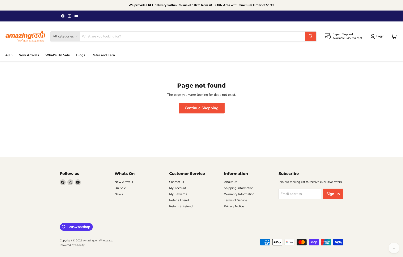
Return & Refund (181, 206)
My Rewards (178, 194)
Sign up (333, 193)
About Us (230, 182)
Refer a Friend (179, 200)
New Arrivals (29, 55)
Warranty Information (239, 194)
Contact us (176, 182)
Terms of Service (235, 200)
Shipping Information (239, 188)
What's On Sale (57, 55)
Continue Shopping (202, 108)
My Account (177, 188)
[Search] (310, 36)
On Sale (120, 188)
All (8, 55)
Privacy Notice (234, 206)
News (119, 194)
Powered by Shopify (72, 245)
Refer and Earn (103, 55)
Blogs (80, 55)
